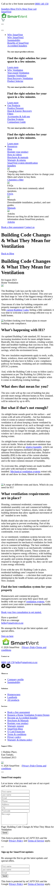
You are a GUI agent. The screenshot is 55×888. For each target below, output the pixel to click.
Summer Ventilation (16, 75)
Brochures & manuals (17, 157)
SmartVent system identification (22, 163)
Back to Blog (7, 253)
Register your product (17, 152)
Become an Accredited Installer (22, 717)
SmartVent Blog (15, 728)
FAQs (19, 9)
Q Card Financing (16, 731)
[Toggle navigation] (2, 24)
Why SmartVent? (15, 37)
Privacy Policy (29, 647)
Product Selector (15, 81)
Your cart (32, 9)
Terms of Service (36, 840)
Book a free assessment (12, 227)
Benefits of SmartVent (18, 43)
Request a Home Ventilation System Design (28, 715)
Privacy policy (14, 737)
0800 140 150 (41, 3)
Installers (5, 9)
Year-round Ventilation (18, 73)
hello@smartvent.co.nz (12, 623)
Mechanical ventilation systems (25, 471)
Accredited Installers (17, 45)
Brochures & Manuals (18, 720)
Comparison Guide (16, 122)
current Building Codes (17, 310)
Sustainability (13, 40)
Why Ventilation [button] (15, 70)
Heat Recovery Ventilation (20, 78)
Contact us (29, 227)
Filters (10, 113)
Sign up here (7, 636)
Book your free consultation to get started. (21, 612)
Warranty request (15, 726)
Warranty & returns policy (19, 740)
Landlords (12, 697)
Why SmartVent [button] (15, 34)
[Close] (2, 30)
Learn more (12, 67)
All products (13, 700)
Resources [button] (12, 146)
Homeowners (13, 694)
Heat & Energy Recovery (19, 111)
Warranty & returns (16, 160)
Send (4, 832)
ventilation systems (35, 601)
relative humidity (34, 447)
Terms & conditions (16, 734)
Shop (25, 9)
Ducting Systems (15, 119)
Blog (13, 9)
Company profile (15, 679)
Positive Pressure (15, 108)
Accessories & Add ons (18, 116)
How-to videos (14, 154)
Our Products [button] (13, 105)
